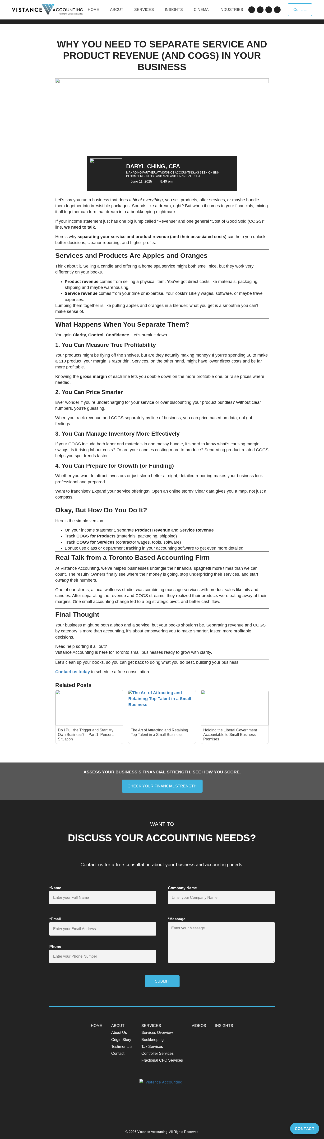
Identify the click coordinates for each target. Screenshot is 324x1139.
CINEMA (201, 10)
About (116, 10)
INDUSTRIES (231, 10)
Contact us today (72, 671)
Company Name (182, 888)
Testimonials (121, 1047)
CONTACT (305, 1128)
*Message (176, 919)
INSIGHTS (174, 10)
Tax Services (152, 1047)
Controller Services (157, 1053)
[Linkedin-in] (268, 9)
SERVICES (144, 10)
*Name (55, 888)
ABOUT (118, 1026)
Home (93, 10)
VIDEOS (199, 1026)
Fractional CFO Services (162, 1060)
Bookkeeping (152, 1040)
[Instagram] (277, 9)
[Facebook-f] (251, 9)
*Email (55, 919)
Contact (117, 1053)
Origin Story (121, 1040)
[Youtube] (260, 9)
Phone (55, 947)
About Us (119, 1033)
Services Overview (157, 1033)
